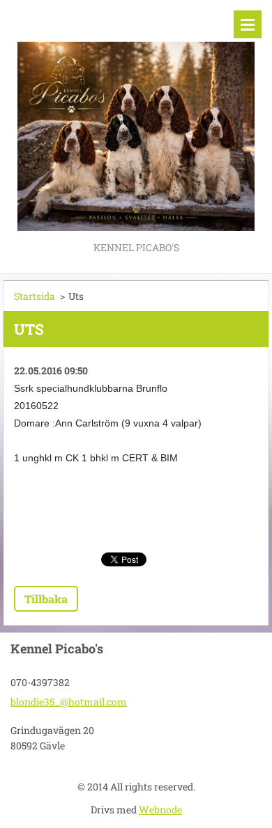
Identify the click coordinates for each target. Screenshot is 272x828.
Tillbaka (46, 598)
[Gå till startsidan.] (136, 119)
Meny (248, 24)
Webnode (160, 809)
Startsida (34, 296)
